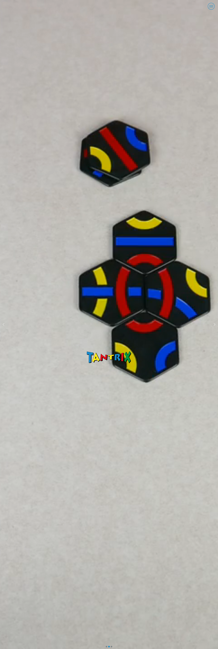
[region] (109, 324)
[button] (211, 6)
